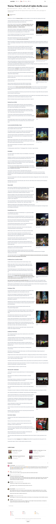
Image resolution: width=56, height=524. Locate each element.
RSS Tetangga (37, 513)
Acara (37, 8)
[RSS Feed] (45, 1)
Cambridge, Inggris (23, 25)
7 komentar (32, 8)
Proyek (29, 1)
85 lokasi (17, 68)
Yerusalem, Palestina (26, 24)
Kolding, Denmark (22, 26)
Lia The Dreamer (12, 465)
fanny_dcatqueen (12, 488)
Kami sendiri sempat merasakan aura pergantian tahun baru (18, 280)
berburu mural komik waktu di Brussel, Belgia (23, 86)
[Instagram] (27, 521)
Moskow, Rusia (29, 25)
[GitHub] (28, 521)
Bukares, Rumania (17, 25)
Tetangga (25, 1)
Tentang (17, 1)
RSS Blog (36, 512)
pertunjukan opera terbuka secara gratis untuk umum (19, 167)
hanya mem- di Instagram (22, 39)
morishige (11, 499)
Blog (21, 1)
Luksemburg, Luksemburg (12, 26)
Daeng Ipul (11, 495)
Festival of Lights (20, 18)
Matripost (24, 513)
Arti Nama (24, 512)
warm (11, 471)
